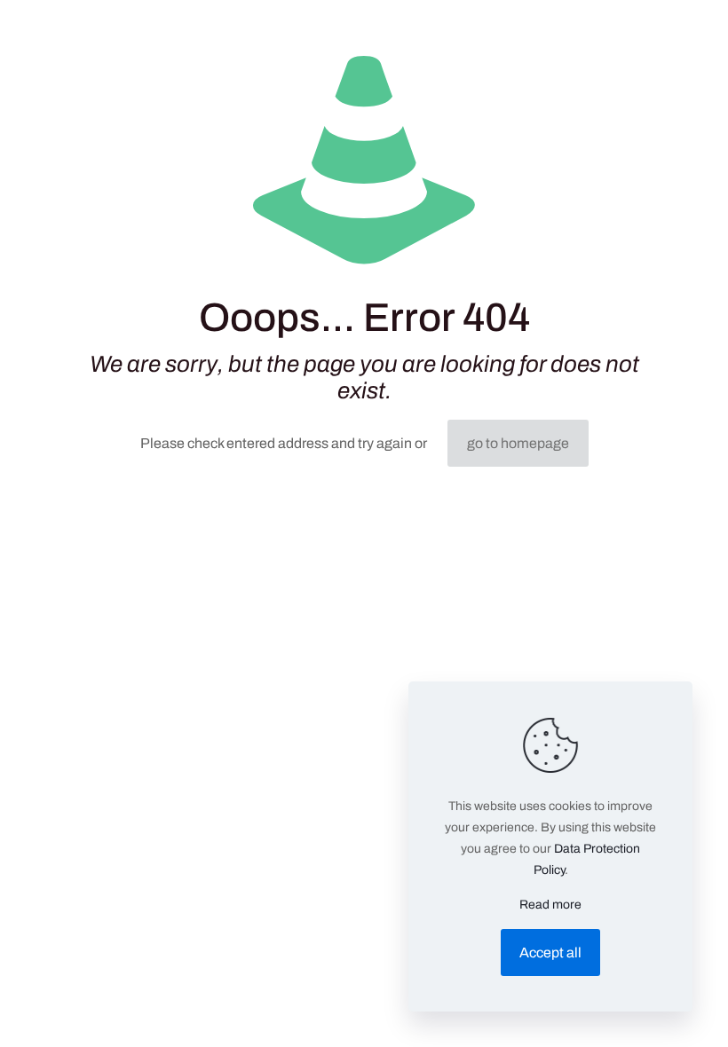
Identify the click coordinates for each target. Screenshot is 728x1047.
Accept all (550, 952)
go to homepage (518, 443)
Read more (550, 904)
